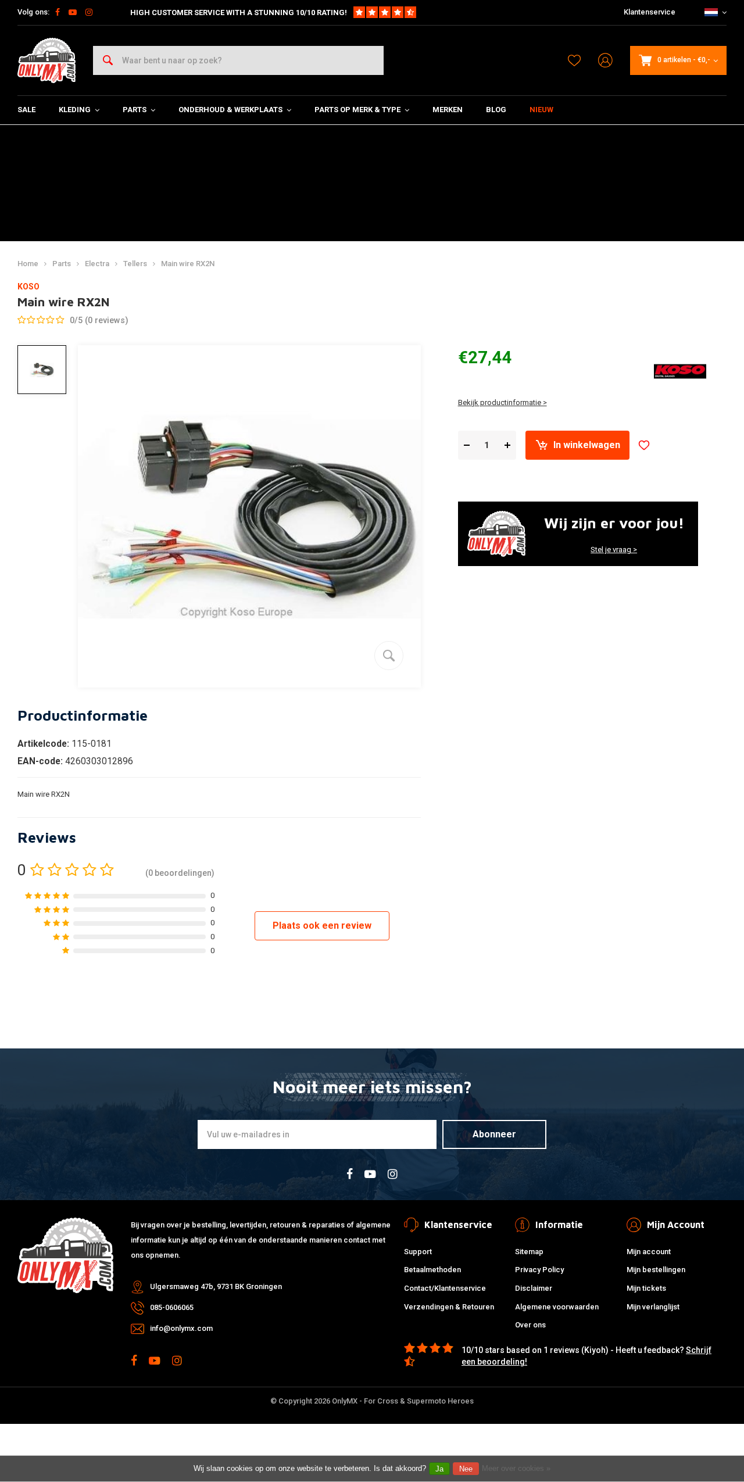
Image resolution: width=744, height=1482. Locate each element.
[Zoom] (388, 655)
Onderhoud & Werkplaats (230, 109)
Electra (97, 263)
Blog (496, 109)
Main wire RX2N (187, 263)
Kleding (75, 109)
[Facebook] (57, 12)
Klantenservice (649, 12)
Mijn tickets (646, 1288)
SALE (26, 109)
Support (418, 1251)
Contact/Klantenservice (445, 1288)
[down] (466, 445)
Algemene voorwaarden (557, 1306)
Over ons (530, 1324)
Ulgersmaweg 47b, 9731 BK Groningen (216, 1286)
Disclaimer (533, 1288)
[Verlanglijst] (574, 60)
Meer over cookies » (516, 1468)
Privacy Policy (539, 1269)
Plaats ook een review (322, 925)
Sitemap (529, 1251)
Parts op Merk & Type (357, 109)
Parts (134, 109)
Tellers (135, 263)
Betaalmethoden (432, 1269)
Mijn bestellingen (656, 1269)
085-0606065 (172, 1307)
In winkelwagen (586, 444)
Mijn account (649, 1251)
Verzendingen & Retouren (449, 1306)
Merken (447, 109)
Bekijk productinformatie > (502, 402)
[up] (507, 445)
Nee (466, 1469)
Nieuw (541, 109)
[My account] (605, 60)
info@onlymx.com (181, 1328)
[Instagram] (88, 12)
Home (27, 263)
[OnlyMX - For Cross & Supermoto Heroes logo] (46, 60)
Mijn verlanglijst (653, 1306)
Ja (439, 1469)
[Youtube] (73, 12)
